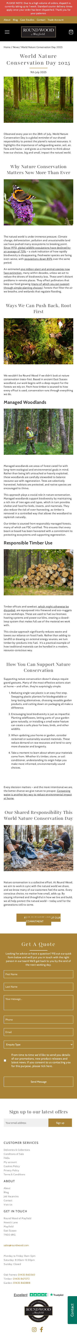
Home (7, 47)
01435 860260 (26, 1274)
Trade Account (56, 19)
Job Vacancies (11, 1196)
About (7, 19)
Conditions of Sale (14, 1153)
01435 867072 (21, 1278)
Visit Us (8, 1204)
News (16, 47)
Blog (15, 19)
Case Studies (27, 19)
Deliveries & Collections (17, 1149)
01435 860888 (21, 1282)
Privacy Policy (11, 1170)
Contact (41, 19)
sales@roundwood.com (16, 1245)
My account (10, 1162)
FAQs (7, 1157)
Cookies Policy (12, 1166)
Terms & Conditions (14, 1174)
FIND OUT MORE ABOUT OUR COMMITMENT (42, 919)
